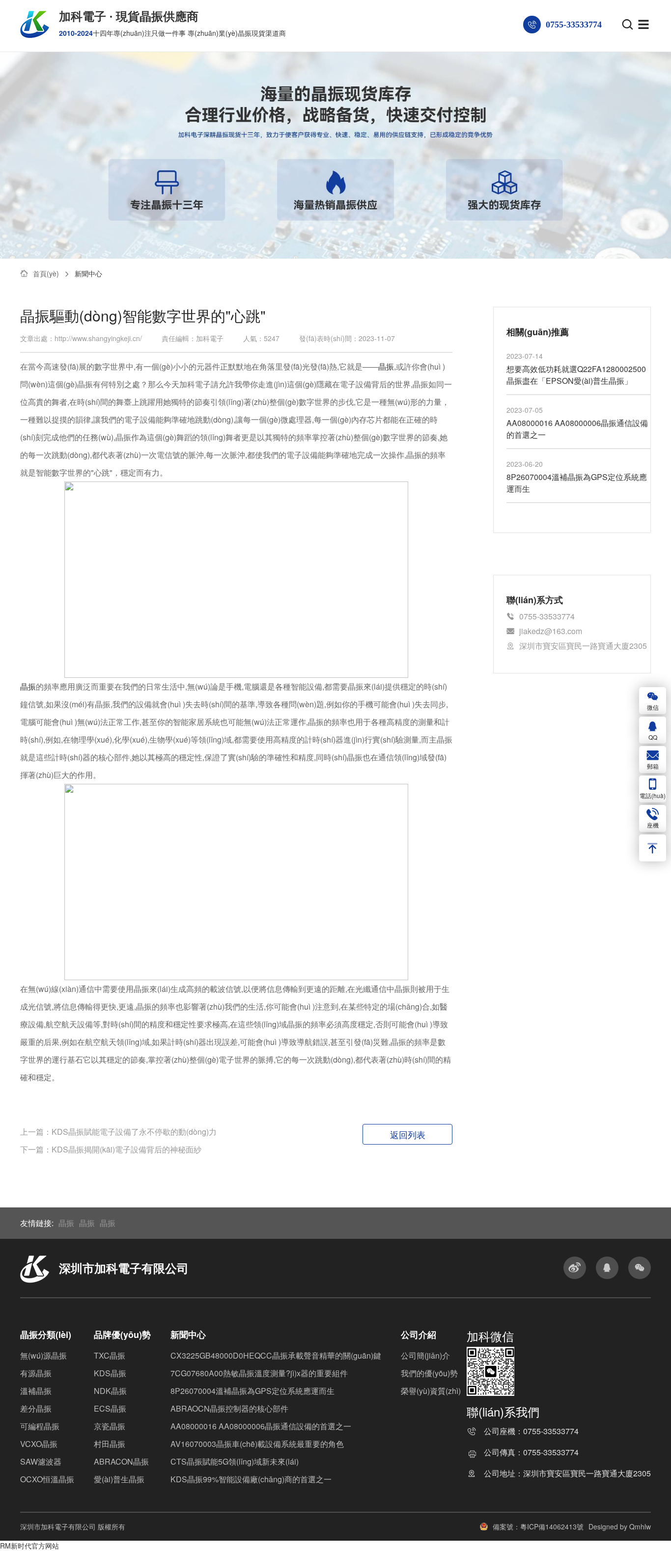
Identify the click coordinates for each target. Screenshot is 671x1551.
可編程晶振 (39, 1426)
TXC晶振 (109, 1355)
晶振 (28, 686)
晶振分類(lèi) (45, 1334)
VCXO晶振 (38, 1443)
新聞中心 (88, 273)
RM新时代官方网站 (29, 1546)
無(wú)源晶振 (43, 1355)
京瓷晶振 (109, 1426)
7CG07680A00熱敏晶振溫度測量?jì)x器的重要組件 (259, 1373)
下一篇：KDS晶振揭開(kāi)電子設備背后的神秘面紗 (110, 1149)
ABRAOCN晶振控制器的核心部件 (229, 1408)
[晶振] (236, 880)
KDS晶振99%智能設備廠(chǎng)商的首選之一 (251, 1479)
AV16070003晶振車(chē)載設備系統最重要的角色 (257, 1443)
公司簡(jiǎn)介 (425, 1355)
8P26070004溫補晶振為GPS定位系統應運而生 (252, 1390)
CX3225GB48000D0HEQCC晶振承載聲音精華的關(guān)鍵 (275, 1355)
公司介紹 (418, 1334)
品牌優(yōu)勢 (122, 1334)
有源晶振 (36, 1373)
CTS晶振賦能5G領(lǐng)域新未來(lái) (234, 1461)
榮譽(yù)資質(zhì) (431, 1390)
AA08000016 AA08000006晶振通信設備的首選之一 (260, 1426)
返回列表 (407, 1134)
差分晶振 (36, 1408)
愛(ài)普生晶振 (119, 1479)
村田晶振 (109, 1443)
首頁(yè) (46, 273)
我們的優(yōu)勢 (429, 1373)
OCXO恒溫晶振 (47, 1479)
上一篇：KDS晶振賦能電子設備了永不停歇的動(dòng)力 (118, 1131)
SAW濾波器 (40, 1461)
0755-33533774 (551, 1432)
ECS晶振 (110, 1408)
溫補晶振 (36, 1390)
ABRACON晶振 (121, 1461)
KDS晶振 (110, 1373)
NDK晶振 (110, 1390)
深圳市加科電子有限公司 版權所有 (72, 1526)
